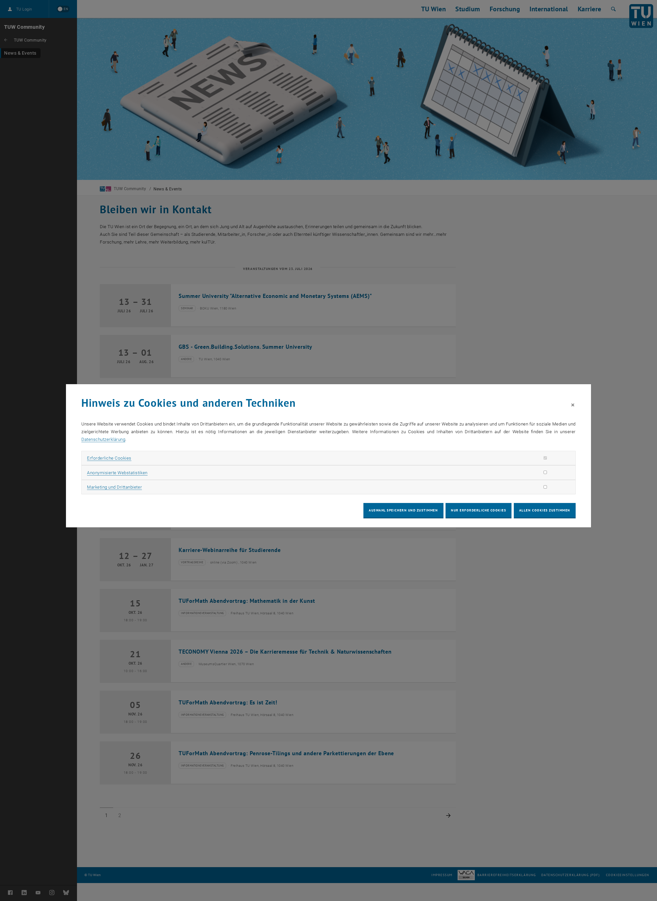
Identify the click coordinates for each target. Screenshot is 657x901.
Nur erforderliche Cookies (478, 510)
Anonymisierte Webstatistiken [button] (117, 472)
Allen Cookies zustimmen (544, 510)
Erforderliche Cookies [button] (109, 458)
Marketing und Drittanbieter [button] (114, 487)
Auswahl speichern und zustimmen (403, 510)
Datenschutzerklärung (103, 439)
